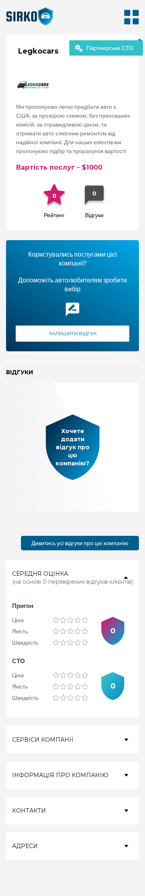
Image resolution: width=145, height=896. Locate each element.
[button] (72, 577)
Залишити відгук (72, 333)
